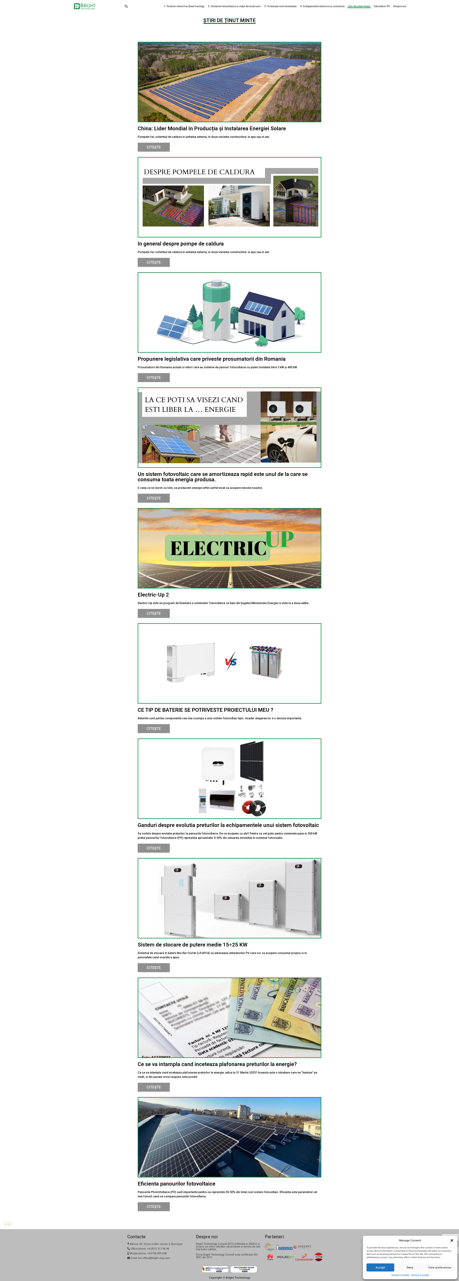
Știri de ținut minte (359, 6)
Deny (410, 1267)
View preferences (439, 1267)
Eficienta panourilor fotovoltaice (176, 1184)
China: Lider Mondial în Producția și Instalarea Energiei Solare (212, 128)
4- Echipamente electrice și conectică (322, 6)
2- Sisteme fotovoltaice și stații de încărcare (234, 6)
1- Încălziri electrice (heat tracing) (184, 6)
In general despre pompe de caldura (181, 243)
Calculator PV (382, 6)
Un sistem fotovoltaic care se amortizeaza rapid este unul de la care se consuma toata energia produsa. (223, 477)
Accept (380, 1267)
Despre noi (399, 6)
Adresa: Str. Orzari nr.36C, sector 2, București (155, 1244)
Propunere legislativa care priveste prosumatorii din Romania (212, 359)
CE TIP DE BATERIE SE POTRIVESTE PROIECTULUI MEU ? (205, 710)
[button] (452, 1240)
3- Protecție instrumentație (280, 6)
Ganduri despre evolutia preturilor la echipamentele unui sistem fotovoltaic (228, 825)
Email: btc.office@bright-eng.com (150, 1258)
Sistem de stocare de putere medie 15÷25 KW (192, 944)
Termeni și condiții (400, 1274)
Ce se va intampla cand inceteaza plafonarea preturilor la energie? (217, 1064)
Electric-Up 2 (153, 595)
